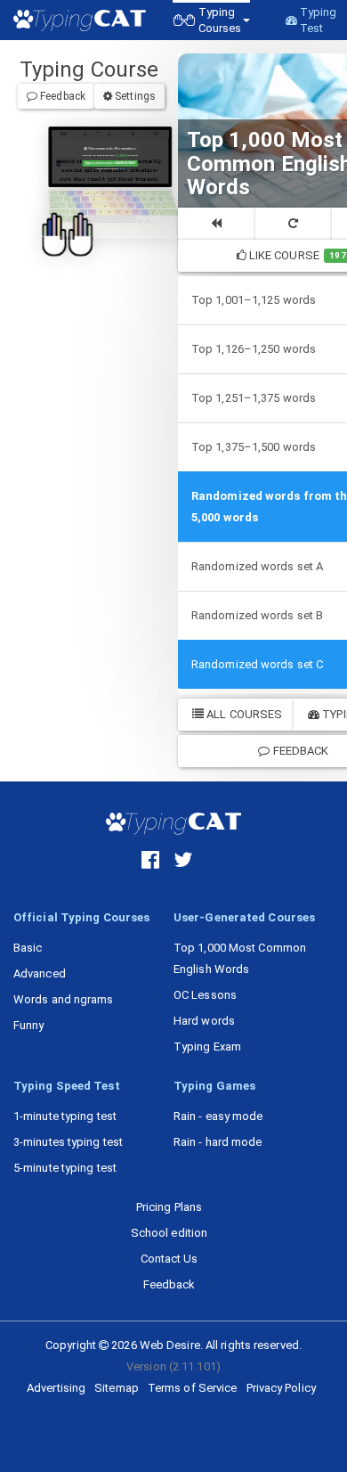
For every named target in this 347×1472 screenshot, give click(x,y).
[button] (211, 20)
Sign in (122, 168)
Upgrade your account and (110, 163)
